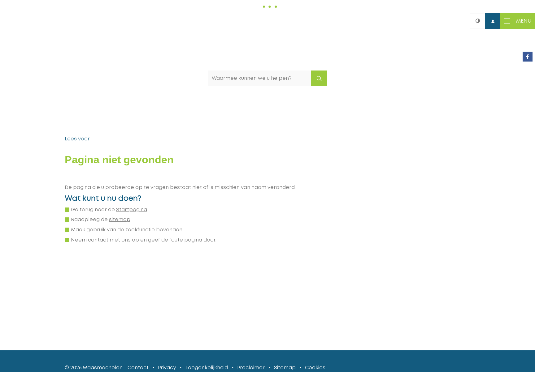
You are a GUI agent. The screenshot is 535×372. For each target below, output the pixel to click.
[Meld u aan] (493, 21)
